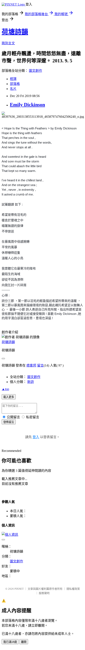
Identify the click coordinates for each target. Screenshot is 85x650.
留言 (40, 365)
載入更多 (8, 397)
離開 (23, 641)
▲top (5, 389)
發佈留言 (8, 422)
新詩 (30, 382)
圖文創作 (35, 70)
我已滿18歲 (10, 641)
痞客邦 (31, 365)
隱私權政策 (73, 588)
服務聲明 (44, 593)
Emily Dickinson (27, 104)
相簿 (13, 79)
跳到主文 (8, 43)
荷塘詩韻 (15, 31)
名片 (13, 88)
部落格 (15, 84)
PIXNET (19, 588)
